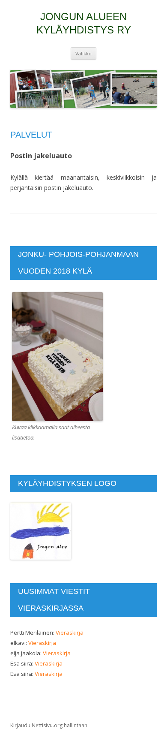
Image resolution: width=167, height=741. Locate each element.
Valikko (83, 53)
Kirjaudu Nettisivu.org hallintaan (48, 725)
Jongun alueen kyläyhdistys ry (83, 23)
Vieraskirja (70, 632)
